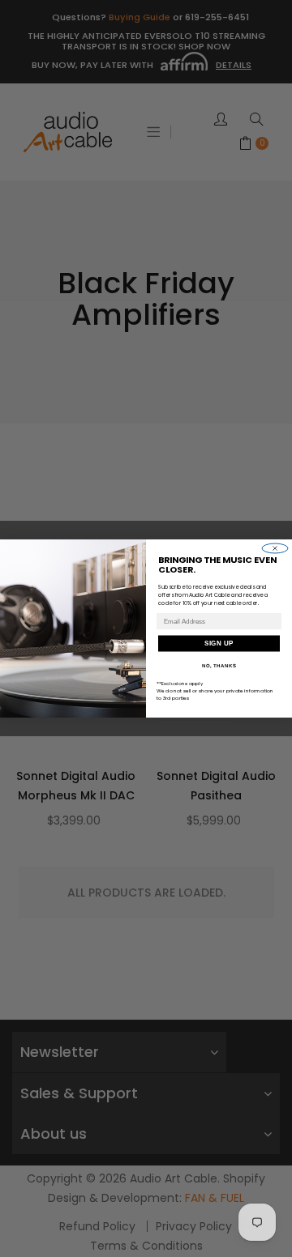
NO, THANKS (219, 666)
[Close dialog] (275, 548)
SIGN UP (219, 643)
